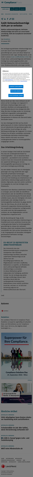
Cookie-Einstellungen (9, 79)
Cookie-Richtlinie (23, 81)
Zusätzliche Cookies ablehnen (16, 86)
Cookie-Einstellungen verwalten (16, 95)
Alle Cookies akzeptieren (16, 90)
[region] (16, 83)
